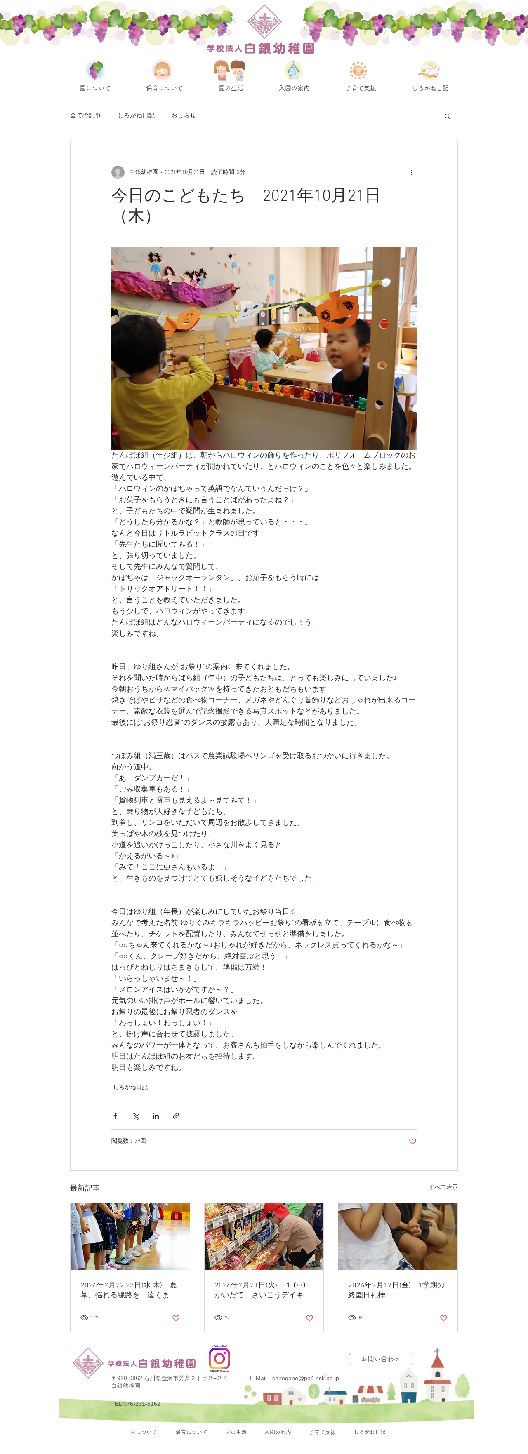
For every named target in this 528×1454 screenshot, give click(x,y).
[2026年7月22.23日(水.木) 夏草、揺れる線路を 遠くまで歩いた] (130, 1236)
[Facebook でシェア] (115, 1116)
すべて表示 (443, 1187)
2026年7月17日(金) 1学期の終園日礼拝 (396, 1290)
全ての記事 (85, 116)
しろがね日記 (136, 116)
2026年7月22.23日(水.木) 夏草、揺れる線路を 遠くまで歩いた (128, 1290)
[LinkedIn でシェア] (156, 1116)
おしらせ (183, 116)
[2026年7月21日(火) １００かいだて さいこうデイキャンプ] (264, 1236)
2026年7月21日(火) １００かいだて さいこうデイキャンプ (262, 1290)
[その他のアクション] (412, 172)
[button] (447, 116)
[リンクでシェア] (176, 1116)
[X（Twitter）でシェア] (135, 1116)
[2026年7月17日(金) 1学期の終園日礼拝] (397, 1236)
